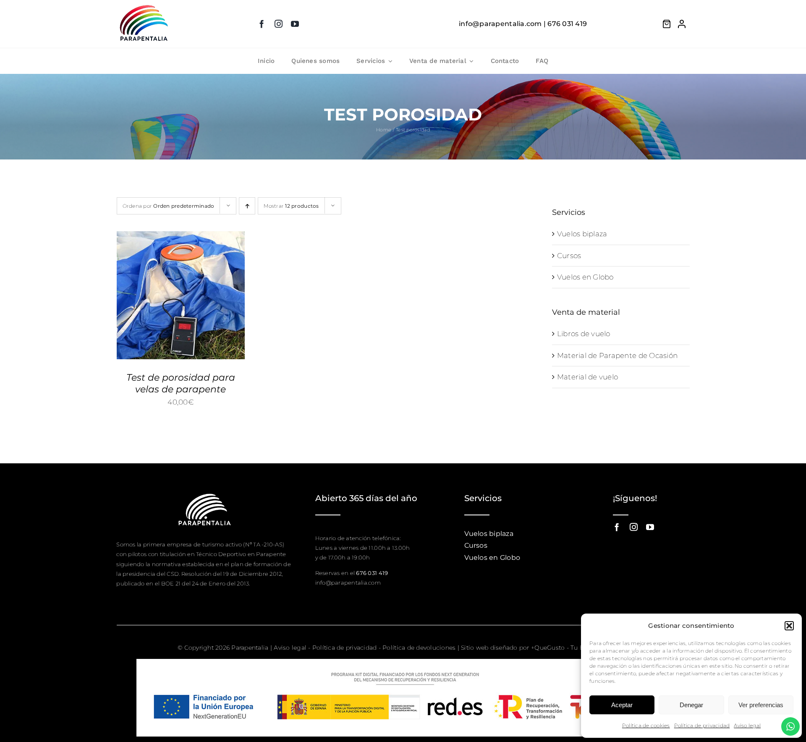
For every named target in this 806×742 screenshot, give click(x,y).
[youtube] (295, 24)
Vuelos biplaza (582, 234)
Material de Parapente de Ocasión (617, 355)
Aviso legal (747, 725)
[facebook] (262, 24)
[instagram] (279, 24)
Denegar (691, 704)
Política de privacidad (702, 725)
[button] (789, 626)
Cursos (569, 255)
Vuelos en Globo (585, 277)
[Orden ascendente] (247, 205)
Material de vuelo (587, 377)
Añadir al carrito (164, 292)
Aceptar (622, 704)
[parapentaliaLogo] (144, 6)
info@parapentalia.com (348, 582)
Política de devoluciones (418, 647)
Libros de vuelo (583, 333)
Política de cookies (646, 725)
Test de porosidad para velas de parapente (180, 383)
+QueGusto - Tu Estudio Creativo (579, 647)
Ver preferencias (760, 704)
